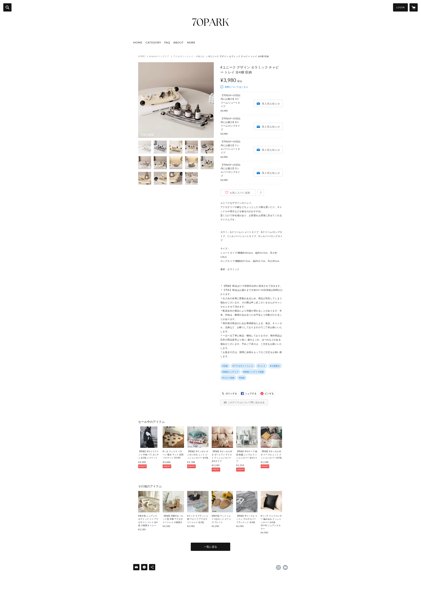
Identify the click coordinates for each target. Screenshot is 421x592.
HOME (137, 42)
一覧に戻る (210, 546)
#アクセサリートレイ (243, 366)
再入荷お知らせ (271, 103)
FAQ (167, 42)
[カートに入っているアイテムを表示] (413, 7)
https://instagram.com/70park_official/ (278, 567)
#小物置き (275, 366)
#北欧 (225, 366)
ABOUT (178, 42)
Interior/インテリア (159, 56)
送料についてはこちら (236, 86)
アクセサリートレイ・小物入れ (189, 56)
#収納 (242, 377)
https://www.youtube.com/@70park (285, 567)
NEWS (191, 42)
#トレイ (261, 366)
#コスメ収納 (228, 377)
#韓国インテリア (230, 371)
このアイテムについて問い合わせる (246, 402)
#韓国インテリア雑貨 (253, 371)
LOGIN (400, 7)
